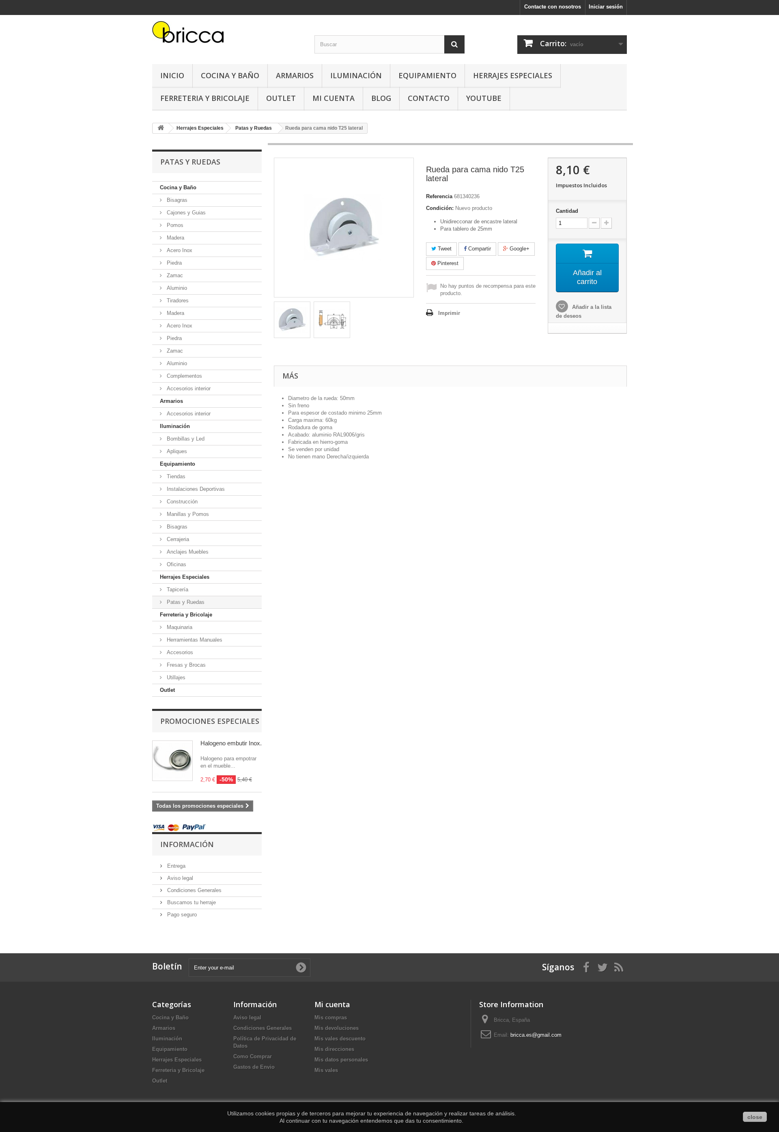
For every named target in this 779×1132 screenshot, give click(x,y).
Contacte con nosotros (552, 7)
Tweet (444, 249)
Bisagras (176, 200)
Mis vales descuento (340, 1039)
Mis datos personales (341, 1060)
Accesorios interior (188, 388)
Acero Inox (178, 250)
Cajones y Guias (185, 213)
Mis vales (326, 1070)
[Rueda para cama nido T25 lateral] (292, 320)
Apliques (176, 451)
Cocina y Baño (230, 75)
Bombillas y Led (184, 439)
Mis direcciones (334, 1049)
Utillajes (175, 677)
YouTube (483, 98)
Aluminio (176, 288)
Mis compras (330, 1017)
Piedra (173, 263)
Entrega (175, 866)
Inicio (172, 75)
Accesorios (179, 652)
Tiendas (175, 476)
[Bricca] (227, 34)
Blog (381, 98)
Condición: (440, 208)
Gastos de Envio (254, 1067)
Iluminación (356, 75)
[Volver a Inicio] (160, 128)
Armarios (295, 75)
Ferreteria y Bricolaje (205, 98)
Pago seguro (181, 915)
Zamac (174, 275)
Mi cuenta (332, 1004)
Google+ (518, 249)
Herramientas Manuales (193, 640)
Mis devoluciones (336, 1028)
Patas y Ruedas (184, 602)
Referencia (439, 196)
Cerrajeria (177, 539)
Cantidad (567, 211)
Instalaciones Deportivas (195, 489)
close (754, 1117)
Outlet (281, 98)
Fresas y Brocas (185, 665)
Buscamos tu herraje (191, 902)
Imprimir (449, 313)
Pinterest (447, 263)
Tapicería (176, 589)
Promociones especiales (209, 721)
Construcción (181, 502)
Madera (174, 238)
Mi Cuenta (333, 98)
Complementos (183, 376)
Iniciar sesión (606, 7)
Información (187, 844)
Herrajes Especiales (512, 75)
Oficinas (175, 564)
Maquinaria (178, 627)
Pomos (174, 225)
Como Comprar (252, 1056)
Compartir (479, 249)
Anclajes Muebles (187, 552)
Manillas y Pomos (187, 514)
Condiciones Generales (194, 890)
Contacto (429, 98)
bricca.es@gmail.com (536, 1035)
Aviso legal (179, 878)
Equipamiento (427, 75)
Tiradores (177, 300)
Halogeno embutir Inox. (231, 743)
